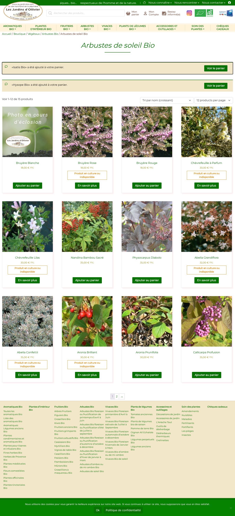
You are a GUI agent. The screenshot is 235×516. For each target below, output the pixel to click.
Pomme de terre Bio (142, 428)
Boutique (19, 33)
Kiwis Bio (59, 423)
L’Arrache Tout (164, 422)
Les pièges (188, 431)
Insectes (186, 435)
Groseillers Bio (62, 419)
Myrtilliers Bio (62, 446)
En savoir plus (87, 185)
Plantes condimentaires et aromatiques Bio (13, 438)
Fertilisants (188, 423)
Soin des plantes (197, 28)
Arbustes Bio (87, 28)
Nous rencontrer (185, 2)
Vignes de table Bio (65, 450)
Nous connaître (159, 2)
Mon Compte (154, 13)
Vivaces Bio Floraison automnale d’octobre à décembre (117, 434)
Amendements (190, 411)
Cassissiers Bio (62, 442)
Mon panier (135, 13)
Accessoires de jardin (168, 418)
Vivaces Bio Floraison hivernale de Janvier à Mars (117, 444)
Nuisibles (187, 415)
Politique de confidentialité (123, 510)
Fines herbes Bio (12, 452)
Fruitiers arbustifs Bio (66, 438)
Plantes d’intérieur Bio (40, 28)
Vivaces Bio (107, 28)
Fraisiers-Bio (61, 457)
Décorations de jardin (168, 414)
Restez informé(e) (174, 13)
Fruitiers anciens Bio (65, 427)
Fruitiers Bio (66, 28)
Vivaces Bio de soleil (116, 458)
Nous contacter (212, 2)
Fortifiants (187, 427)
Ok (98, 510)
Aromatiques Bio (12, 28)
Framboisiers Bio (63, 461)
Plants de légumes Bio (132, 28)
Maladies (187, 419)
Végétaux (34, 33)
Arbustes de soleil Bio (92, 471)
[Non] (230, 508)
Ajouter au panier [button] (27, 185)
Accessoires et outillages (166, 28)
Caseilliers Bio (62, 453)
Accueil (6, 33)
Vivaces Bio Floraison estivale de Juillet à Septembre (117, 424)
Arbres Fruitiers (62, 411)
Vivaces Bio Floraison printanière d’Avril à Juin (117, 414)
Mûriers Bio (60, 465)
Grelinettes (162, 440)
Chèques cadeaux (223, 28)
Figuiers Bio (61, 415)
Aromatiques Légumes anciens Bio (13, 428)
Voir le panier (216, 68)
